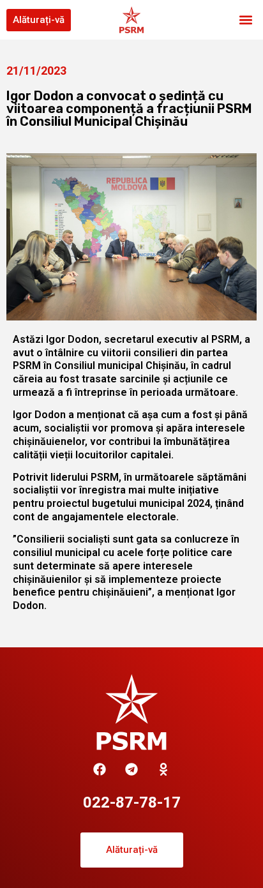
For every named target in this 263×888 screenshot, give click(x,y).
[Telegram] (131, 769)
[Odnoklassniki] (163, 769)
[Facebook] (99, 769)
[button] (246, 20)
